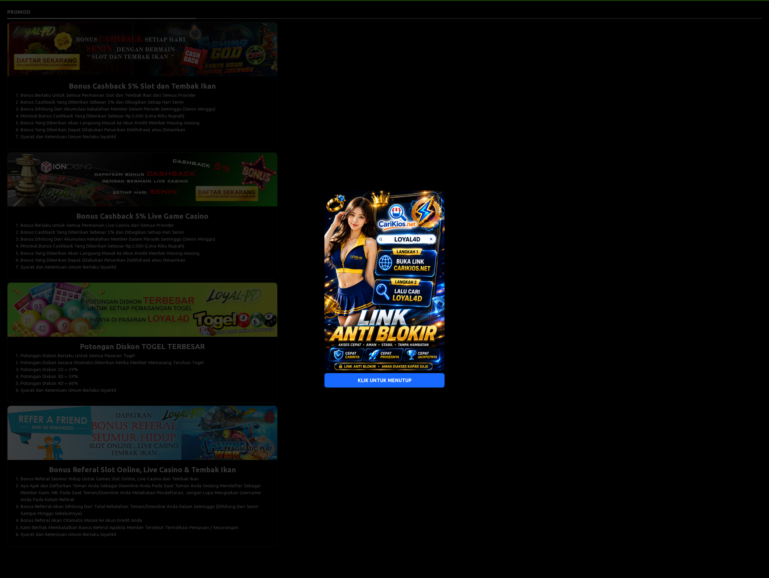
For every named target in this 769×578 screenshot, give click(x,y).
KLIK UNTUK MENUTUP (385, 380)
